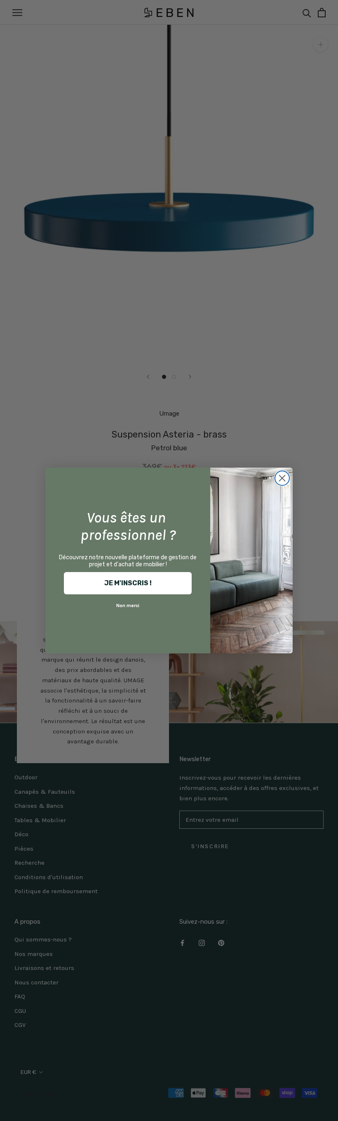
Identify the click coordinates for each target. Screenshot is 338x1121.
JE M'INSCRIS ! (128, 583)
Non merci (127, 605)
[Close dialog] (282, 478)
